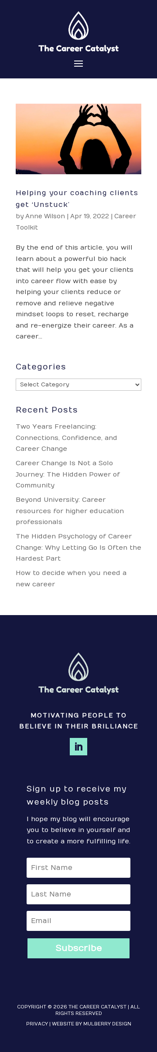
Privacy (37, 1024)
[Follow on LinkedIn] (78, 746)
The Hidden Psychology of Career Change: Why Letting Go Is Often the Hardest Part (78, 547)
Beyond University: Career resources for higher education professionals (70, 511)
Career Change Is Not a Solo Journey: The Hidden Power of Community (68, 474)
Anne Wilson (45, 216)
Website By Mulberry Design (91, 1024)
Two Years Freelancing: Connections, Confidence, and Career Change (66, 438)
